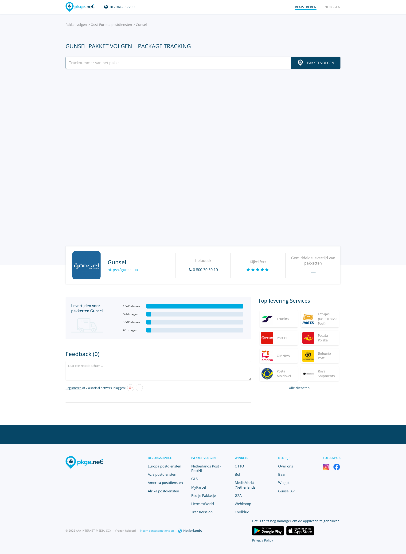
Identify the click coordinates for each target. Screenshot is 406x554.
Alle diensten (299, 388)
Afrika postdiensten (163, 491)
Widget (283, 482)
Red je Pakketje (203, 495)
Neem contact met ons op (157, 531)
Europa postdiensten (164, 466)
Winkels (241, 458)
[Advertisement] (203, 113)
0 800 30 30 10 (205, 270)
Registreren (74, 388)
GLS (194, 478)
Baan (282, 474)
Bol (237, 474)
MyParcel (198, 487)
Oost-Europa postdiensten (111, 24)
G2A (238, 495)
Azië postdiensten (162, 474)
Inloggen (332, 7)
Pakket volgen (76, 24)
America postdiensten (165, 482)
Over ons (285, 466)
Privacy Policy (262, 540)
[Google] (130, 387)
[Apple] (139, 387)
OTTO (239, 466)
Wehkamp (243, 503)
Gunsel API (287, 491)
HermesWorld (202, 503)
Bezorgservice (123, 7)
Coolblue (242, 512)
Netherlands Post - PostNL (206, 468)
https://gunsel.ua (123, 269)
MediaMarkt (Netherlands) (245, 484)
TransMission (202, 512)
